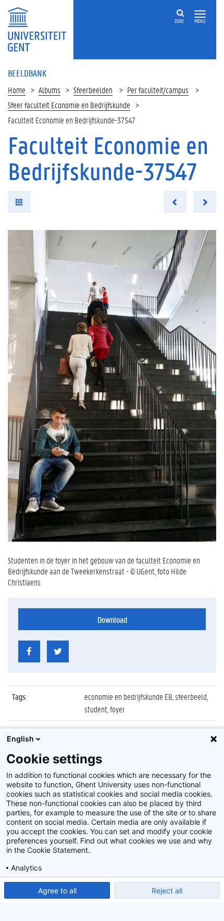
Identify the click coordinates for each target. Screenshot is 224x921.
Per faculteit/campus (158, 89)
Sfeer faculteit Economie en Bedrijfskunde (69, 104)
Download (112, 619)
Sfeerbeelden (93, 89)
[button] (200, 14)
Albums (49, 89)
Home (17, 89)
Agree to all (57, 890)
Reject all (167, 890)
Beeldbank (27, 73)
